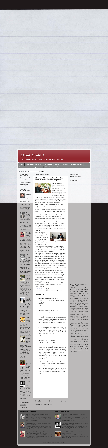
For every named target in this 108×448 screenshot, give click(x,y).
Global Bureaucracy (76, 164)
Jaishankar (76, 313)
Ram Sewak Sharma (78, 336)
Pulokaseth (72, 331)
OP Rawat (82, 325)
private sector (54, 290)
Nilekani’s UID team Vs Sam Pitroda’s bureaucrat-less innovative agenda (49, 179)
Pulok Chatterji (83, 330)
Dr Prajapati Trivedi (82, 305)
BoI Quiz (51, 167)
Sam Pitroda (60, 290)
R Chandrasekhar (78, 331)
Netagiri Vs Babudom (61, 164)
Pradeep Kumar (74, 330)
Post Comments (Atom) (46, 404)
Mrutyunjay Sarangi (78, 319)
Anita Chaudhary (73, 293)
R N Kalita (85, 331)
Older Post (62, 401)
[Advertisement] (79, 231)
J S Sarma (85, 311)
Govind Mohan (76, 310)
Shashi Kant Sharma (77, 343)
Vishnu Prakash (85, 350)
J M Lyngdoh (75, 311)
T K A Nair (78, 348)
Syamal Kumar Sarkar (78, 346)
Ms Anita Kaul (85, 319)
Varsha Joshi (73, 350)
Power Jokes (23, 167)
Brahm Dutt (74, 303)
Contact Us (60, 167)
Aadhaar (40, 290)
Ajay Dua (79, 287)
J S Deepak (81, 311)
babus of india (32, 155)
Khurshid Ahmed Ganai (81, 314)
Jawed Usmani (83, 313)
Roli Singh (72, 338)
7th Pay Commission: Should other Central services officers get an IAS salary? (38, 415)
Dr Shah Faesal (73, 306)
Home (21, 164)
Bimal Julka (80, 301)
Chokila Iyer (79, 303)
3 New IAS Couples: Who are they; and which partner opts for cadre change (74, 432)
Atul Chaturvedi (83, 298)
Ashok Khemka (75, 298)
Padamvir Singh (76, 328)
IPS (46, 167)
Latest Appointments (36, 167)
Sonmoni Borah (73, 344)
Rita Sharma (85, 336)
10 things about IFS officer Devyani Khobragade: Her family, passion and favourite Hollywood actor (38, 432)
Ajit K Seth (73, 289)
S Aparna (76, 338)
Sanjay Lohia (77, 339)
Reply (40, 305)
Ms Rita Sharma (79, 321)
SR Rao (86, 338)
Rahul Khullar (81, 335)
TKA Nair (84, 348)
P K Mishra (74, 327)
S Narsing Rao (82, 338)
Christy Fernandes (85, 303)
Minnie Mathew (77, 317)
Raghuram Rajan (73, 335)
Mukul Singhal (85, 321)
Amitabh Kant (82, 291)
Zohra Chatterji (73, 351)
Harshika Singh (84, 310)
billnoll (53, 442)
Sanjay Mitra (84, 340)
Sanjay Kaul (72, 339)
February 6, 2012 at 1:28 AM (51, 298)
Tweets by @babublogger (75, 176)
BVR (76, 300)
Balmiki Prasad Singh (83, 300)
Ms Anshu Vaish (73, 321)
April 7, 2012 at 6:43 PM (50, 340)
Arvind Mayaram (74, 297)
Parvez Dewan (85, 328)
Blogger (63, 442)
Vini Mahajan (79, 350)
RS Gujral (86, 333)
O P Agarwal (76, 325)
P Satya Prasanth (82, 327)
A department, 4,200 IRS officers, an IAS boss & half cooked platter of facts (38, 423)
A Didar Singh (73, 287)
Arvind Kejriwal (81, 295)
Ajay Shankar (85, 287)
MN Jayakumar (82, 316)
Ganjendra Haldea (80, 308)
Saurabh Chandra (81, 341)
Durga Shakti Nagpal (82, 306)
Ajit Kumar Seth (81, 289)
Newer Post (38, 401)
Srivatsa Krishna (80, 344)
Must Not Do (48, 164)
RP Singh (80, 333)
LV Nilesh (76, 316)
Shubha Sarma (85, 343)
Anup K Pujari (81, 293)
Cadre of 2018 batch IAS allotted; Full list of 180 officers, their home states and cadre (75, 423)
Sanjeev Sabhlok (73, 341)
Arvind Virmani (83, 297)
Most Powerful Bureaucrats (34, 164)
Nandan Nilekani (46, 290)
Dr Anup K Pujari (73, 305)
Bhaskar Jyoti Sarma (74, 301)
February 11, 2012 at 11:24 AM (52, 310)
